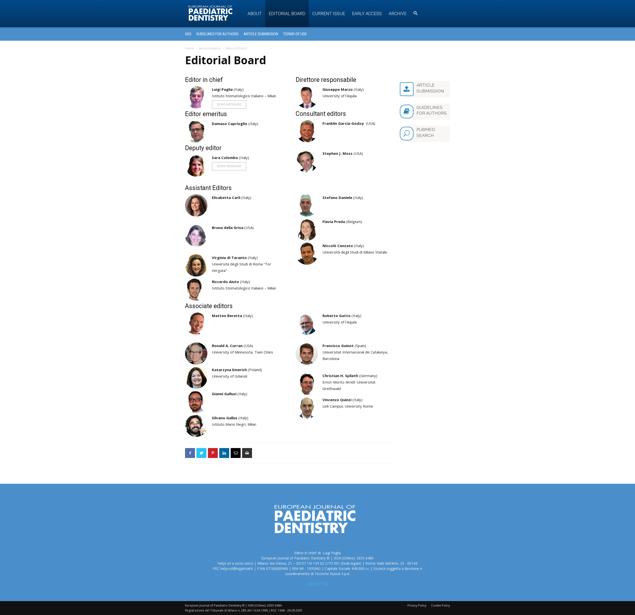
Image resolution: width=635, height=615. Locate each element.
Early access (367, 13)
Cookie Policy (440, 605)
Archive (398, 13)
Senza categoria (209, 48)
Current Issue (328, 13)
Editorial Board (287, 13)
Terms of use (295, 34)
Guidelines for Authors (217, 34)
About (255, 13)
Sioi (188, 34)
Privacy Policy (417, 605)
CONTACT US (317, 584)
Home (189, 48)
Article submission (261, 34)
